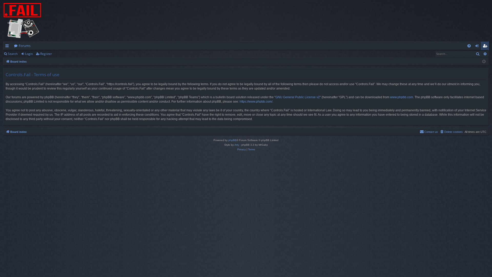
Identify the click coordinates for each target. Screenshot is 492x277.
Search (13, 54)
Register (46, 54)
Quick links (8, 46)
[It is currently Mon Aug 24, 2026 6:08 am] (484, 62)
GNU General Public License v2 (297, 97)
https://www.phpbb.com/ (256, 101)
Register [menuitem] (486, 46)
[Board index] (22, 21)
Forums (24, 45)
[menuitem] (469, 46)
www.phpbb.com (401, 97)
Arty (236, 144)
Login (29, 54)
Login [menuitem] (478, 46)
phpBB (232, 140)
